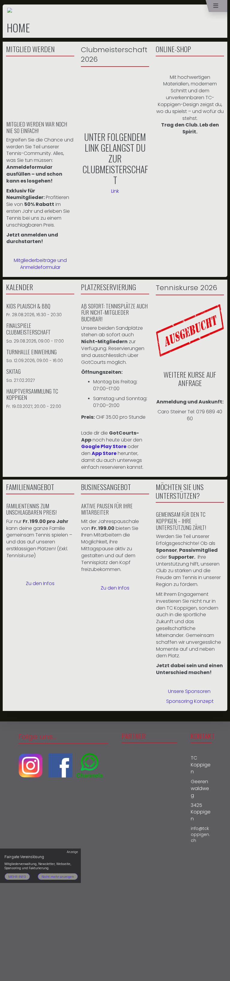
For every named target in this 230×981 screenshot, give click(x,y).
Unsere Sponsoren (189, 691)
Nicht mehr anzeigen (58, 877)
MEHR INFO (17, 877)
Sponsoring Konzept (190, 701)
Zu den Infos (40, 583)
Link (115, 191)
